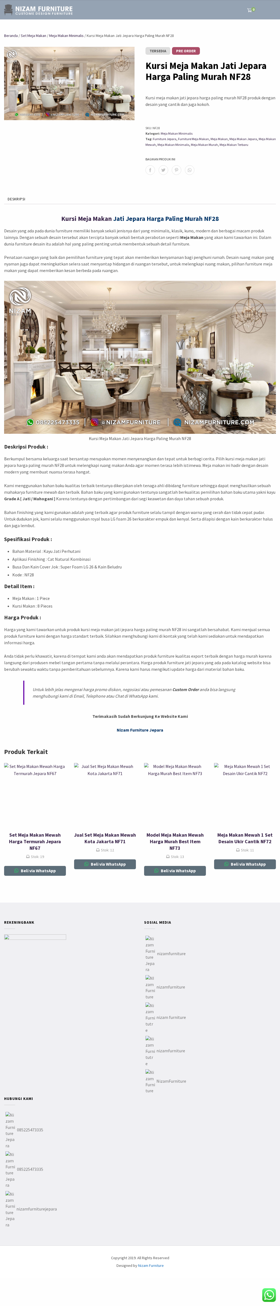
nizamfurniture (171, 953)
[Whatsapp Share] (189, 170)
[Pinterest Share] (176, 170)
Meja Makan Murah (204, 145)
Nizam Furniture (151, 1265)
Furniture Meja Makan (193, 139)
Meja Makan (219, 139)
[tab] (16, 199)
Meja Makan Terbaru (234, 145)
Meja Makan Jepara (243, 139)
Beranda (11, 35)
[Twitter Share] (163, 170)
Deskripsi (16, 199)
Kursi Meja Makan (86, 218)
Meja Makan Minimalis (66, 35)
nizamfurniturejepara (36, 1209)
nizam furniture (171, 1017)
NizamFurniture (171, 1081)
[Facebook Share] (150, 170)
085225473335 (30, 1129)
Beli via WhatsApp (38, 870)
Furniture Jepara (164, 139)
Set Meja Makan (33, 35)
